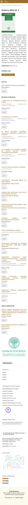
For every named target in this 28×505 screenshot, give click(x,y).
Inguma (4, 393)
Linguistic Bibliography (8, 403)
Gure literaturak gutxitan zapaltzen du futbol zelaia (14, 325)
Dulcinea (4, 400)
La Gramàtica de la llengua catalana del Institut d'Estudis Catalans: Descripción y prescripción (14, 152)
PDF (5, 91)
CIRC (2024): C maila (7, 444)
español (4, 374)
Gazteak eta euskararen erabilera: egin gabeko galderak (14, 205)
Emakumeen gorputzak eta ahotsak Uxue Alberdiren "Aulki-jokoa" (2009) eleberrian (14, 244)
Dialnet (4, 396)
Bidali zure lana (7, 363)
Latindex (4, 391)
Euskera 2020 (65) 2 (8, 75)
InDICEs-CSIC (5, 398)
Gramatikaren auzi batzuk (14, 118)
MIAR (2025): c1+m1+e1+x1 (9, 446)
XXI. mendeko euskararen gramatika (13, 85)
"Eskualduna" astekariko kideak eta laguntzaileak (14, 181)
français (4, 379)
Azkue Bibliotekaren (7, 388)
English (4, 372)
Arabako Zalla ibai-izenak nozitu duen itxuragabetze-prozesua (14, 193)
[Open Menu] (1, 1)
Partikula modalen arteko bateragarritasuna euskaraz (14, 218)
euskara (4, 377)
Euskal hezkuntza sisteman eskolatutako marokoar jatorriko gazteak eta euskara (14, 277)
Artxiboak (9, 5)
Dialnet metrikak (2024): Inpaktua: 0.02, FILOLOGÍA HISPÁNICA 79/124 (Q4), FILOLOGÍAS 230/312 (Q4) (12, 440)
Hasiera (3, 5)
